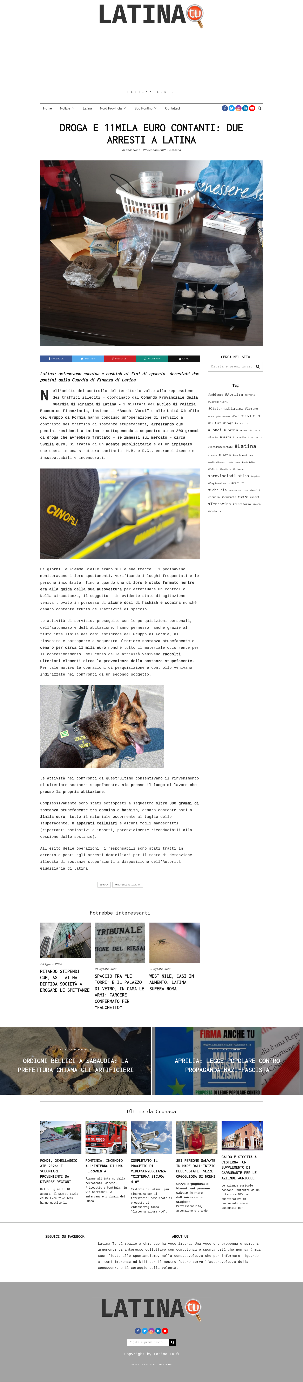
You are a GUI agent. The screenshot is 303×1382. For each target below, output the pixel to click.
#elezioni (242, 423)
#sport (255, 497)
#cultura (214, 423)
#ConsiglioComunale (219, 416)
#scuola (214, 497)
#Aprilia (234, 394)
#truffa (257, 504)
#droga (104, 884)
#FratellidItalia (250, 430)
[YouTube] (252, 108)
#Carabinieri (218, 401)
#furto (213, 437)
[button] (258, 367)
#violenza (214, 511)
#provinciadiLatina (128, 884)
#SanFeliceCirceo (238, 490)
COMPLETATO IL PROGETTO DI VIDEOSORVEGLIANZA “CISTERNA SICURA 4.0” (148, 1171)
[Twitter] (232, 108)
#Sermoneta (229, 497)
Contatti (148, 1364)
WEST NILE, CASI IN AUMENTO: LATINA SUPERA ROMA (171, 982)
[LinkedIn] (245, 108)
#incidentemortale (220, 447)
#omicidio (248, 462)
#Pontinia (225, 469)
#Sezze (243, 497)
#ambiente (215, 394)
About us (165, 1364)
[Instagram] (238, 108)
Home (47, 108)
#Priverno (238, 469)
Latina (87, 108)
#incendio (239, 437)
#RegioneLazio (219, 483)
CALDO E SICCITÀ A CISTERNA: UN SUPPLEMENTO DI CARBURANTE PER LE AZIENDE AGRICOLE (239, 1167)
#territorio (242, 504)
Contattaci (172, 108)
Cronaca (175, 150)
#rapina (255, 476)
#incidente (255, 437)
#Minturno (234, 462)
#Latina (245, 446)
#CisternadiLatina (225, 408)
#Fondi (215, 430)
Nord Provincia (111, 108)
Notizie (65, 108)
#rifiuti (238, 483)
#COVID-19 (250, 415)
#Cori (236, 416)
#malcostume (243, 455)
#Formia (231, 430)
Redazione (133, 150)
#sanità (255, 490)
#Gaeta (225, 437)
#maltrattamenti (217, 462)
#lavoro (212, 455)
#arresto (250, 394)
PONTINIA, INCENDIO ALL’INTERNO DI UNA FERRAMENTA (104, 1165)
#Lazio (225, 455)
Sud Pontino (143, 108)
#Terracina (219, 503)
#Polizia (213, 469)
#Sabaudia (217, 490)
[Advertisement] (151, 59)
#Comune (251, 408)
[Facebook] (225, 108)
